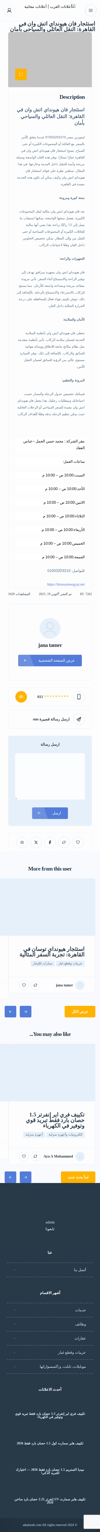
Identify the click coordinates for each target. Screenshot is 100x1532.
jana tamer (50, 645)
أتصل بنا (80, 1270)
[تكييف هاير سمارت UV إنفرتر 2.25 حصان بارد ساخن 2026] (50, 1490)
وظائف (80, 1324)
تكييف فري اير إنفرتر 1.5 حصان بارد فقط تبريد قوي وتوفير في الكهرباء (50, 1415)
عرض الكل (80, 1011)
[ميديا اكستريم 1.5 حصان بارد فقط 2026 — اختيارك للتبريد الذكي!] (50, 1460)
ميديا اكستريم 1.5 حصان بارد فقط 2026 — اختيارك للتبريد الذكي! (50, 1471)
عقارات (80, 1338)
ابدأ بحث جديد (78, 1177)
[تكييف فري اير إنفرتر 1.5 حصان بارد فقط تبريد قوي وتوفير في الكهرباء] (50, 1404)
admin (50, 1222)
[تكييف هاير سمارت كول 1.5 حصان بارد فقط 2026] (50, 1434)
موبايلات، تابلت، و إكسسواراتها (63, 1366)
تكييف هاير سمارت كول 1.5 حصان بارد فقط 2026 (50, 1443)
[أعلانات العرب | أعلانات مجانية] (50, 10)
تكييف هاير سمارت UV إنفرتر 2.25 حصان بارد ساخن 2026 (50, 1501)
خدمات (80, 1310)
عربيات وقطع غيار (72, 1352)
